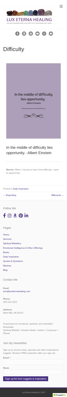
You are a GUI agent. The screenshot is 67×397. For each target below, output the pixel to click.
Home (6, 234)
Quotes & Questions (13, 261)
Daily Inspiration (21, 188)
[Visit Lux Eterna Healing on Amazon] (15, 216)
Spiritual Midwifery (12, 243)
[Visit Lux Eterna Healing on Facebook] (4, 216)
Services (7, 239)
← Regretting (9, 195)
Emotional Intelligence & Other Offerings (23, 248)
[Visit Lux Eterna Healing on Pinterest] (21, 216)
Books (6, 252)
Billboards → (57, 195)
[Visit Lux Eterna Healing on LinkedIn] (26, 216)
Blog (5, 270)
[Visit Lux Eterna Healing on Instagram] (10, 216)
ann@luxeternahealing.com (16, 291)
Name (6, 368)
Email (6, 357)
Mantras (7, 265)
